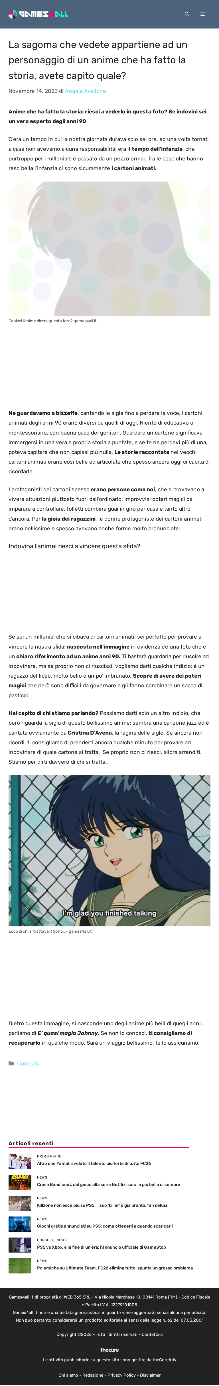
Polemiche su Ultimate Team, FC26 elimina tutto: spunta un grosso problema (115, 1268)
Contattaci (152, 1334)
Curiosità (28, 1063)
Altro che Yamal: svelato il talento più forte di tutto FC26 (94, 1163)
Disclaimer (150, 1375)
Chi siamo (68, 1375)
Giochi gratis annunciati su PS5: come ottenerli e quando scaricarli (105, 1226)
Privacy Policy (122, 1375)
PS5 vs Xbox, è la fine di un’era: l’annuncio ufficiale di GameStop (101, 1247)
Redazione (92, 1375)
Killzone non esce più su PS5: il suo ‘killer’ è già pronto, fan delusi (102, 1205)
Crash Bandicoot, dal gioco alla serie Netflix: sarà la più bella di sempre (108, 1184)
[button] (187, 14)
